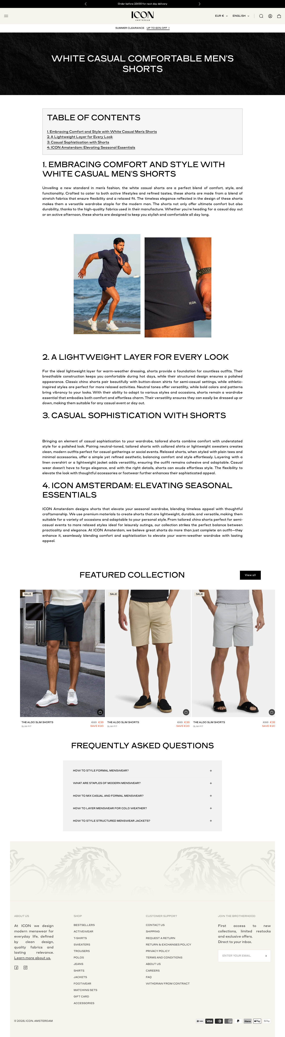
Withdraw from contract (168, 983)
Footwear (82, 983)
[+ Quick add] (100, 712)
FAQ (149, 977)
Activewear (83, 931)
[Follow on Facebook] (16, 968)
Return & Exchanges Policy (168, 944)
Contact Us (155, 925)
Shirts (79, 970)
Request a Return (160, 938)
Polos (79, 957)
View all (250, 575)
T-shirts (80, 938)
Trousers (82, 951)
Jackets (80, 977)
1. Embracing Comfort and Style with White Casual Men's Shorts (102, 132)
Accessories (84, 1003)
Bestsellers (84, 925)
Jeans (78, 964)
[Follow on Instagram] (25, 968)
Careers (153, 970)
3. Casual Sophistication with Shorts (78, 142)
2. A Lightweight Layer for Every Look (80, 137)
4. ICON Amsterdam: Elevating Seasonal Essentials (91, 147)
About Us (153, 964)
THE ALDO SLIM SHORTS (37, 722)
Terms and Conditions (164, 957)
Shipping (153, 931)
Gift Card (81, 996)
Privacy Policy (158, 951)
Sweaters (82, 944)
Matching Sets (85, 990)
